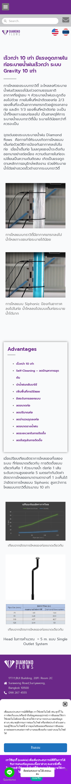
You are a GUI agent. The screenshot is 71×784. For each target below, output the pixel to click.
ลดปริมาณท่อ (24, 412)
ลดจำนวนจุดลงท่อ (27, 419)
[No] (66, 769)
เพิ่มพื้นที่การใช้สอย (28, 391)
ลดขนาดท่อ (23, 405)
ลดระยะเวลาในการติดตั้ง (31, 433)
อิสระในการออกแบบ (28, 398)
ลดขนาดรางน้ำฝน (27, 426)
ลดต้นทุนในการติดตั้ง (29, 440)
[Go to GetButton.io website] (9, 780)
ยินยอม (35, 747)
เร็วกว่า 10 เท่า (25, 363)
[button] (65, 704)
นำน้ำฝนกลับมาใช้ (26, 384)
